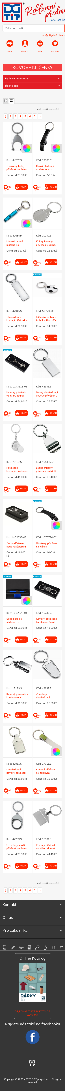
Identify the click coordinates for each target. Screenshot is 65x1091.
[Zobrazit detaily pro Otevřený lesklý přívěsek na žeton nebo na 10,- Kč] (17, 136)
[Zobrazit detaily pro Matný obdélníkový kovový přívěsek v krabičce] (47, 363)
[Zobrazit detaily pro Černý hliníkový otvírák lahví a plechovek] (47, 136)
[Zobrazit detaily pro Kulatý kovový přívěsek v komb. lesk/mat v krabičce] (47, 212)
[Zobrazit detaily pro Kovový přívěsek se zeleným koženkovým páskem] (47, 740)
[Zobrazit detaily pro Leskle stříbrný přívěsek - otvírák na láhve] (47, 438)
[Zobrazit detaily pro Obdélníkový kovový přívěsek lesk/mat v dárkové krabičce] (17, 740)
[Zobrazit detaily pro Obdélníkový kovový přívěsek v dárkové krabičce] (17, 287)
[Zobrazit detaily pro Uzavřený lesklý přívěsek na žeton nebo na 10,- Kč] (17, 815)
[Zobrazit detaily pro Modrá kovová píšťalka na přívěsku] (17, 212)
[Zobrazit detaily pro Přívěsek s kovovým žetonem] (17, 438)
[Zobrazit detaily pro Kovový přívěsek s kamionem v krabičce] (17, 664)
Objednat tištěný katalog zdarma (32, 1013)
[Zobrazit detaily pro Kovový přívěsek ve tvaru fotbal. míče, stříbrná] (17, 363)
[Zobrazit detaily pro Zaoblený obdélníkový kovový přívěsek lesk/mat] (47, 664)
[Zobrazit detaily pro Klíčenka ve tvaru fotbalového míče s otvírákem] (47, 287)
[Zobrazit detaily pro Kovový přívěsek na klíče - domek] (47, 815)
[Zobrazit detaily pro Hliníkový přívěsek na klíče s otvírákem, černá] (47, 513)
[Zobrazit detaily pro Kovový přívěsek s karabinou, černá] (47, 589)
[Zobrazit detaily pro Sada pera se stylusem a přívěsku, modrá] (17, 589)
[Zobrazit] (5, 101)
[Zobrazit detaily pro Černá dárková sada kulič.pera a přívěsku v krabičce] (17, 513)
